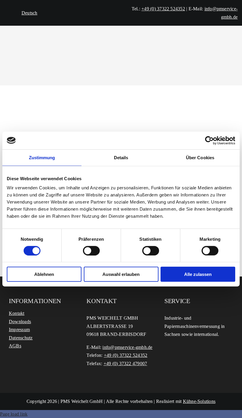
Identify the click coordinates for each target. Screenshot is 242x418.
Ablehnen (44, 274)
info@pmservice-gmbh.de (127, 347)
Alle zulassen (198, 274)
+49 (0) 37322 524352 (163, 8)
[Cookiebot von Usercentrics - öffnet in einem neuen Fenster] (209, 140)
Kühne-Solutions (199, 401)
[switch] (91, 250)
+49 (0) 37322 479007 (125, 363)
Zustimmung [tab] (42, 157)
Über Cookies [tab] (200, 157)
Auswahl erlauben (121, 274)
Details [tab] (121, 157)
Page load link (13, 414)
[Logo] (121, 36)
